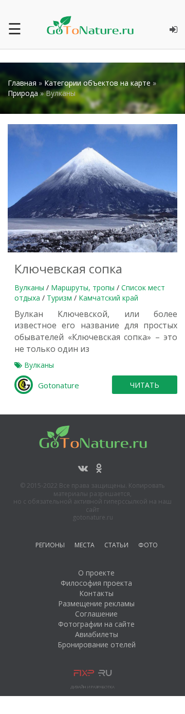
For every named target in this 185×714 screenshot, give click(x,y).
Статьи (116, 546)
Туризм (59, 298)
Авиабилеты (96, 634)
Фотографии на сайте (96, 624)
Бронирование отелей (97, 644)
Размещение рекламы (96, 603)
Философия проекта (96, 583)
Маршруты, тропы (83, 287)
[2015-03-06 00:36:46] (92, 187)
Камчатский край (108, 298)
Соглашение (96, 614)
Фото (148, 546)
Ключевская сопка (68, 268)
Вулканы (29, 287)
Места (85, 546)
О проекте (96, 573)
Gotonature (58, 385)
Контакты (96, 593)
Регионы (50, 546)
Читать (144, 385)
